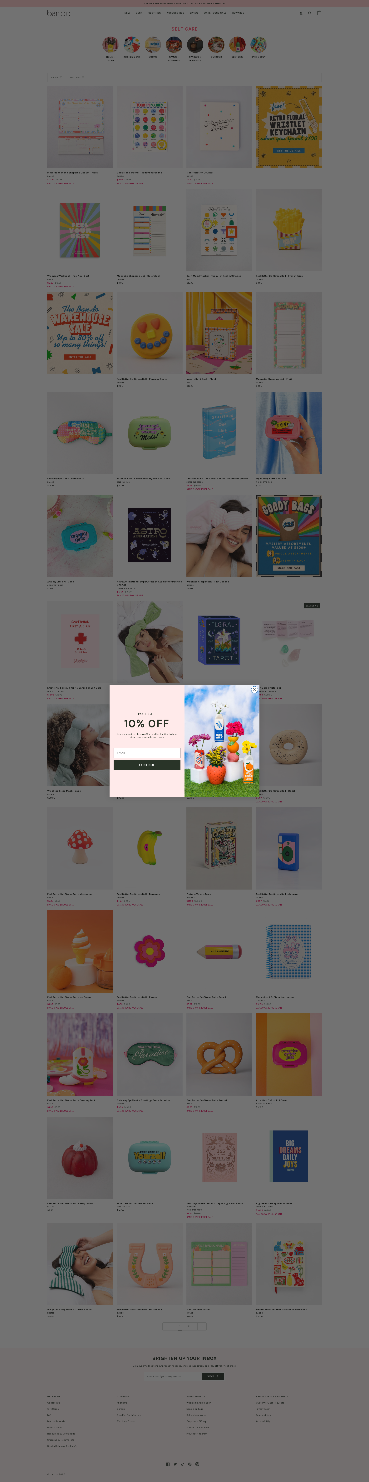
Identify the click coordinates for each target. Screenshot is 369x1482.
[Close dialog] (254, 689)
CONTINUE (147, 765)
